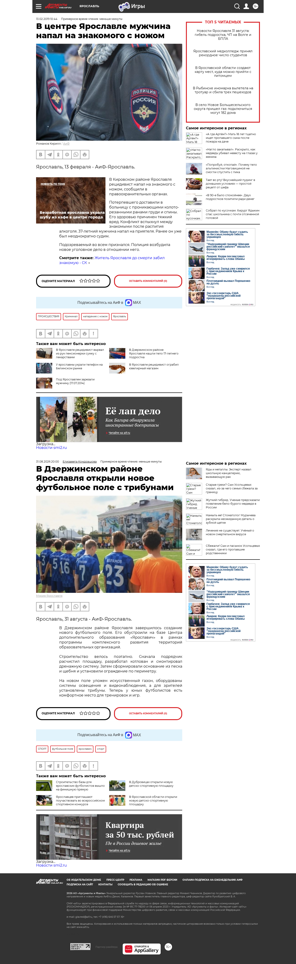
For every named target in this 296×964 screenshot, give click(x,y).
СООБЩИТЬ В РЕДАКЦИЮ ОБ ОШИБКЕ (143, 884)
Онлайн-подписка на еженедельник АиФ (212, 879)
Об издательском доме (84, 879)
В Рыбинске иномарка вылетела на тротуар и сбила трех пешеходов (223, 90)
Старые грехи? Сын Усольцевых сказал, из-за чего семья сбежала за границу (232, 488)
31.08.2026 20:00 (47, 461)
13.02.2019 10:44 (46, 19)
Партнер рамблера (106, 946)
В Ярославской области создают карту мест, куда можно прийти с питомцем (223, 72)
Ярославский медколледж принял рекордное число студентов (223, 53)
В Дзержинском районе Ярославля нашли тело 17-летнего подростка (154, 353)
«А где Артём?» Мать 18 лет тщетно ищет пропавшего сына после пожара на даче (231, 137)
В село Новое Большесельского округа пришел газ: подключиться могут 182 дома (223, 109)
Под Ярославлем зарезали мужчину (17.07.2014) (75, 381)
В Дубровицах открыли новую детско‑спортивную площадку (151, 783)
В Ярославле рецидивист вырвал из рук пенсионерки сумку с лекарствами (80, 353)
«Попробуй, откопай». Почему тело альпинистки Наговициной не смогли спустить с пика (231, 168)
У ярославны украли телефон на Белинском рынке (79, 366)
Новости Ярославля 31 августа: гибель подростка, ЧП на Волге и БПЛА (223, 35)
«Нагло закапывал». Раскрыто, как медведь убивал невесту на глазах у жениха (232, 153)
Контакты (105, 884)
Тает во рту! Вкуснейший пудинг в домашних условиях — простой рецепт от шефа (230, 183)
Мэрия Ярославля (49, 595)
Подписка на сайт (80, 884)
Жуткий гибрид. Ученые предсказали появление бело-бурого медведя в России (233, 503)
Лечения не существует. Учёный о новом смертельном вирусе (230, 532)
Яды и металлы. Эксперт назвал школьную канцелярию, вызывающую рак (228, 473)
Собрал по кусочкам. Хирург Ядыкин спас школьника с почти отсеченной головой (232, 214)
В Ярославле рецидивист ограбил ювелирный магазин (154, 366)
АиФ (66, 143)
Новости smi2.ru (51, 447)
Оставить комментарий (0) (148, 281)
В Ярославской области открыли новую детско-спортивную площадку (153, 800)
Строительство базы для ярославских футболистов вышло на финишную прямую (80, 785)
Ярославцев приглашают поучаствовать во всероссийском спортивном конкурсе (80, 800)
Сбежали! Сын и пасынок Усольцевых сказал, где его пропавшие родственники (233, 549)
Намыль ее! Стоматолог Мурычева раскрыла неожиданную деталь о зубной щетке (231, 518)
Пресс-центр (115, 879)
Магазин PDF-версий (162, 879)
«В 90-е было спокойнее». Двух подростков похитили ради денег (230, 197)
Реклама (136, 879)
